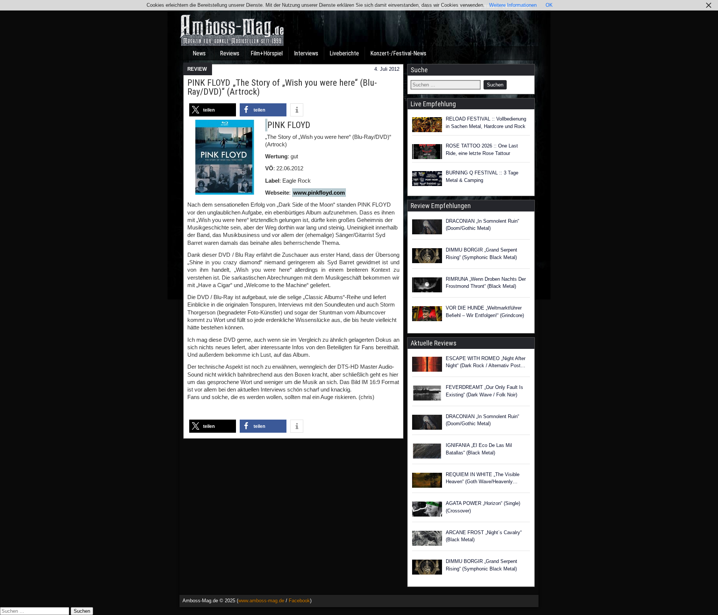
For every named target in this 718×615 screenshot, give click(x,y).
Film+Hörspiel (267, 53)
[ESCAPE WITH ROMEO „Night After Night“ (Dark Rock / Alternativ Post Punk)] (427, 365)
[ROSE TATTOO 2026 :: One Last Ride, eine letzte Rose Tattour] (427, 151)
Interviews (306, 53)
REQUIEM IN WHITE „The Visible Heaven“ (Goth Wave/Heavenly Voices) (482, 478)
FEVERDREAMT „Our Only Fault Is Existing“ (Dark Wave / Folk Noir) (484, 391)
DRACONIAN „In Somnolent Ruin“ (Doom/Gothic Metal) (482, 224)
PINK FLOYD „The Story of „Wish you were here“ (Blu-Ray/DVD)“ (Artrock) (282, 87)
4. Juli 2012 (386, 69)
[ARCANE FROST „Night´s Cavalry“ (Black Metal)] (427, 539)
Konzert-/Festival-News (398, 53)
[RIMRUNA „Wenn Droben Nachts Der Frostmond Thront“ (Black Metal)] (427, 286)
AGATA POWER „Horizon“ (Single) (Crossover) (483, 507)
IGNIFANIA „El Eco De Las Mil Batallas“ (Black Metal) (479, 449)
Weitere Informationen (513, 5)
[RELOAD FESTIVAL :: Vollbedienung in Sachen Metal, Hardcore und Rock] (427, 124)
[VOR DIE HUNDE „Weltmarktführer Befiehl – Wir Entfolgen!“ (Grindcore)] (427, 314)
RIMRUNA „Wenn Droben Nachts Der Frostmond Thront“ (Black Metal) (486, 282)
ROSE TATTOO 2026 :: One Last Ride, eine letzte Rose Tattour (482, 149)
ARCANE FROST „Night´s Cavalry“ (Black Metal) (484, 536)
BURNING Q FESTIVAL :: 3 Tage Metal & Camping (482, 176)
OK (549, 5)
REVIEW (197, 69)
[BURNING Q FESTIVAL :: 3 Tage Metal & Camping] (427, 178)
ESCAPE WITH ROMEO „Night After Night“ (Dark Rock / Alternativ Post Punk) (485, 362)
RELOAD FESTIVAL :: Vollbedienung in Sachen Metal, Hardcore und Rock (486, 122)
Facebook (299, 600)
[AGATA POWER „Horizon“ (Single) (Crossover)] (427, 510)
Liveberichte (344, 53)
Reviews (229, 53)
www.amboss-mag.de (261, 600)
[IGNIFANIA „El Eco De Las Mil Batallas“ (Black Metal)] (427, 452)
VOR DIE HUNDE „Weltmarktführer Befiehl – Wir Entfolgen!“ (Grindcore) (485, 311)
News (199, 53)
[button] (212, 109)
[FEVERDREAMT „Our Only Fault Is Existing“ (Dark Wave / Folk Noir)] (427, 394)
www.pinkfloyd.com (319, 192)
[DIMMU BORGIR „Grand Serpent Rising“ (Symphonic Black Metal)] (427, 256)
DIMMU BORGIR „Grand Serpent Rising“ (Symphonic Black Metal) (481, 253)
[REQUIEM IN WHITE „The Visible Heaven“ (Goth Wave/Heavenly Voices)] (427, 481)
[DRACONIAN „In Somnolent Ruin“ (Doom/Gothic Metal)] (427, 228)
